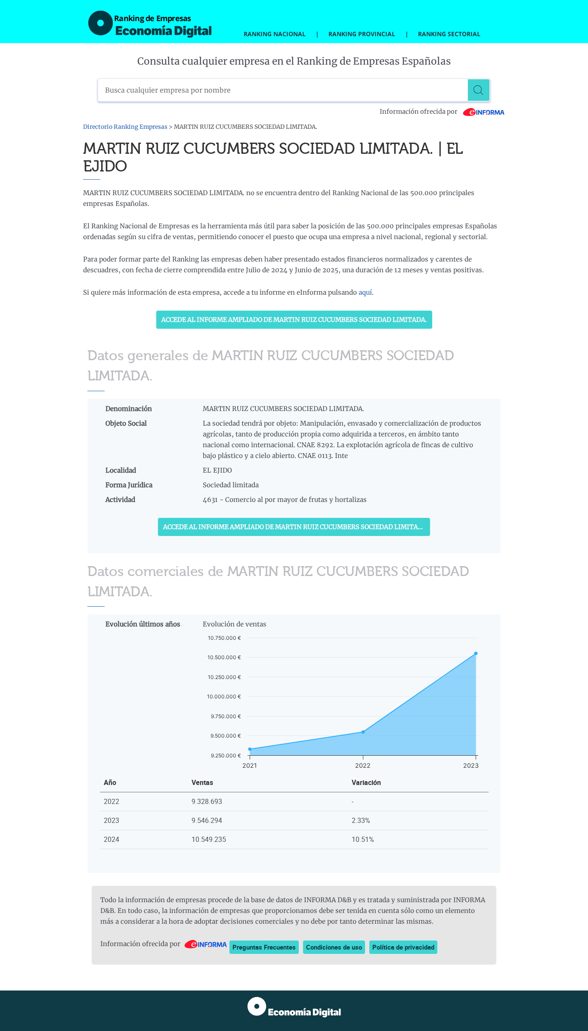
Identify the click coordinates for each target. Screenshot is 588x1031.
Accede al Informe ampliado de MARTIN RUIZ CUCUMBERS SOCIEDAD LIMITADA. (294, 320)
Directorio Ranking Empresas (125, 127)
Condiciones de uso (334, 947)
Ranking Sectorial (449, 34)
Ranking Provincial (361, 34)
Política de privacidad (403, 947)
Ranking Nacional (275, 34)
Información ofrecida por (419, 111)
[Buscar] (478, 90)
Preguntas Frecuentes (264, 947)
